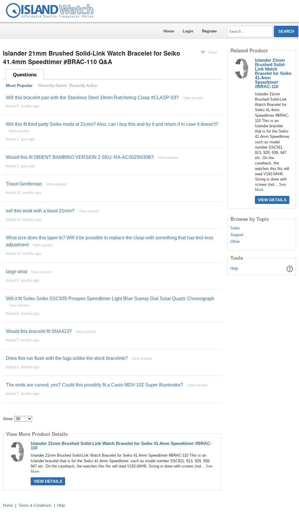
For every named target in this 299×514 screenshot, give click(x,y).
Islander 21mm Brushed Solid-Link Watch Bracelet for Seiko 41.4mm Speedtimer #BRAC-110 (121, 445)
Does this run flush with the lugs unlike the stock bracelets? (67, 358)
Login (188, 31)
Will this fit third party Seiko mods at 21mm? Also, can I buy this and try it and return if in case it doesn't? (112, 124)
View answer (193, 98)
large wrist (16, 271)
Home (169, 31)
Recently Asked (52, 85)
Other (235, 242)
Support (237, 235)
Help (234, 268)
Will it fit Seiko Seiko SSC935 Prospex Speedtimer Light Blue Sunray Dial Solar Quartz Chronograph (110, 298)
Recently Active (83, 85)
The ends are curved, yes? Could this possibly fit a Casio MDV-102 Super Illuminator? (94, 384)
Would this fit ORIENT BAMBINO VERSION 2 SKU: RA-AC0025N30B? (80, 157)
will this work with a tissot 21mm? (40, 210)
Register (209, 31)
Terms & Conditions (35, 505)
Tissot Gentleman (24, 183)
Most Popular (19, 85)
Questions (24, 75)
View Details (48, 481)
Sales (235, 228)
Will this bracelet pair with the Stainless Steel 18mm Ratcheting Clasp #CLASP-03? (92, 97)
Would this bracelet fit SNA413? (39, 331)
